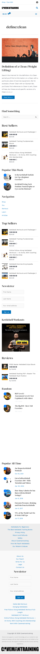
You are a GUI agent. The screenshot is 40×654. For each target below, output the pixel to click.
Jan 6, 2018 (19, 498)
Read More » (8, 97)
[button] (37, 8)
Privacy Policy (20, 532)
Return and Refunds (20, 535)
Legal (20, 564)
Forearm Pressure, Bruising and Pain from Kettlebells (25, 504)
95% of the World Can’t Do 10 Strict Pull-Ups (25, 514)
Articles (4, 215)
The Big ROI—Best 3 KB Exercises (24, 407)
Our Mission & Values (20, 546)
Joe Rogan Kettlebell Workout (23, 469)
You (3, 205)
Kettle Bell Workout (20, 604)
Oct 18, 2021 (19, 474)
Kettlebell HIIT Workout (20, 615)
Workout (5, 208)
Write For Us (20, 562)
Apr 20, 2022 (19, 486)
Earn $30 (10, 2)
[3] (7, 493)
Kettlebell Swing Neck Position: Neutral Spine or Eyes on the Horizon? (25, 186)
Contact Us (20, 567)
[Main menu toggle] (36, 14)
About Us (20, 556)
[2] (7, 187)
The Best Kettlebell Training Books (20, 530)
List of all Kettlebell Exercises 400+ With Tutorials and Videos (23, 480)
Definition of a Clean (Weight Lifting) (19, 68)
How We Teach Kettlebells (20, 543)
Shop (3, 2)
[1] (7, 177)
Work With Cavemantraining (20, 623)
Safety (20, 538)
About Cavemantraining (20, 541)
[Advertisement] (20, 437)
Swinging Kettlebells (20, 607)
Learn (4, 212)
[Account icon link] (37, 2)
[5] (7, 515)
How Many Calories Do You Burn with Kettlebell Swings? (25, 492)
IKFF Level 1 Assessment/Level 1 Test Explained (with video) (24, 395)
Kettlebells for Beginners (20, 527)
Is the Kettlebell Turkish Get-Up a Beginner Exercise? (24, 177)
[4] (7, 505)
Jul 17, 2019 (19, 518)
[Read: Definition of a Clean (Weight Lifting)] (20, 50)
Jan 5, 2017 (19, 508)
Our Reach (20, 559)
